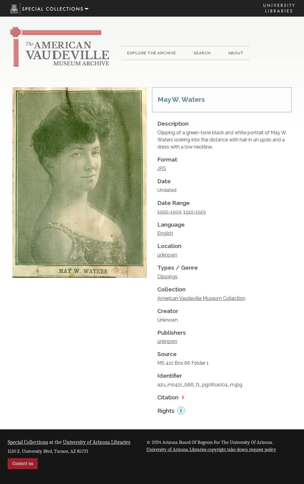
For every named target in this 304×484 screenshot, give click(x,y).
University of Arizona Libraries (96, 442)
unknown (167, 255)
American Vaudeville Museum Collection (201, 298)
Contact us (22, 463)
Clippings (167, 276)
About (236, 52)
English (165, 233)
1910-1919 (194, 212)
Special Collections (28, 442)
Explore (151, 52)
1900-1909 (169, 212)
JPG (161, 168)
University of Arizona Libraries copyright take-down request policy (211, 449)
